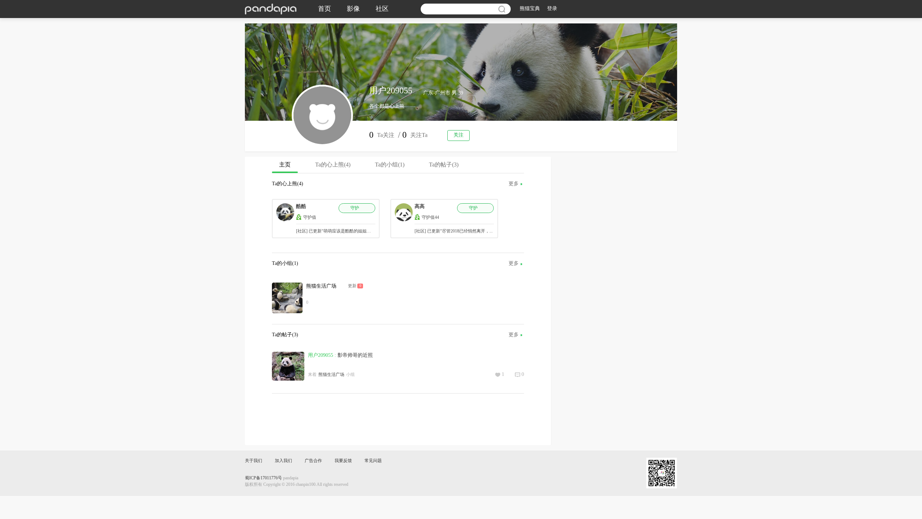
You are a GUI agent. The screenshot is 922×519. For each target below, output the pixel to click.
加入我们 (283, 460)
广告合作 (313, 460)
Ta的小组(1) (389, 165)
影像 (353, 9)
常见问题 (373, 460)
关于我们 (253, 460)
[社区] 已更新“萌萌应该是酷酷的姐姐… (333, 231)
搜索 (501, 9)
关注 (458, 135)
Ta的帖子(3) (443, 165)
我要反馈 (343, 460)
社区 (382, 9)
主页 (285, 165)
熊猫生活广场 (321, 286)
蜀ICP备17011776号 (263, 478)
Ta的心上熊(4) (332, 165)
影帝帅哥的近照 (355, 355)
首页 (324, 9)
